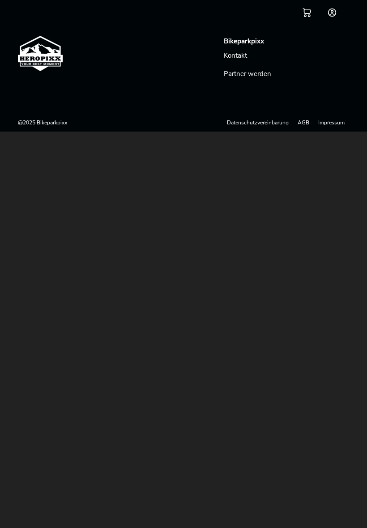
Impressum (331, 122)
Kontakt (235, 55)
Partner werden (247, 73)
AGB (303, 122)
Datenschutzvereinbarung (258, 122)
